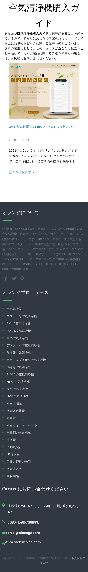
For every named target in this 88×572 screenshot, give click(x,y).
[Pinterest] (22, 278)
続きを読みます (20, 172)
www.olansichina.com (23, 542)
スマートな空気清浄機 (22, 316)
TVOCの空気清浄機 (20, 374)
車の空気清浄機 (17, 338)
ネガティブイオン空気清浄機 (26, 360)
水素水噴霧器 (16, 411)
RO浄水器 (13, 447)
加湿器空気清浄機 (19, 352)
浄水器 (11, 440)
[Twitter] (14, 278)
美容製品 (13, 476)
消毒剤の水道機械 (19, 432)
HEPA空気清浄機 (18, 381)
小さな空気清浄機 (19, 367)
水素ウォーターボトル (22, 425)
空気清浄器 (14, 309)
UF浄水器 (13, 454)
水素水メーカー (17, 418)
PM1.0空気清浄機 (19, 323)
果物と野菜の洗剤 (19, 461)
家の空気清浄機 (17, 389)
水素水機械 (14, 403)
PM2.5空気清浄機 (19, 331)
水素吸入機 (14, 469)
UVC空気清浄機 (18, 396)
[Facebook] (6, 278)
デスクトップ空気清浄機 (23, 345)
